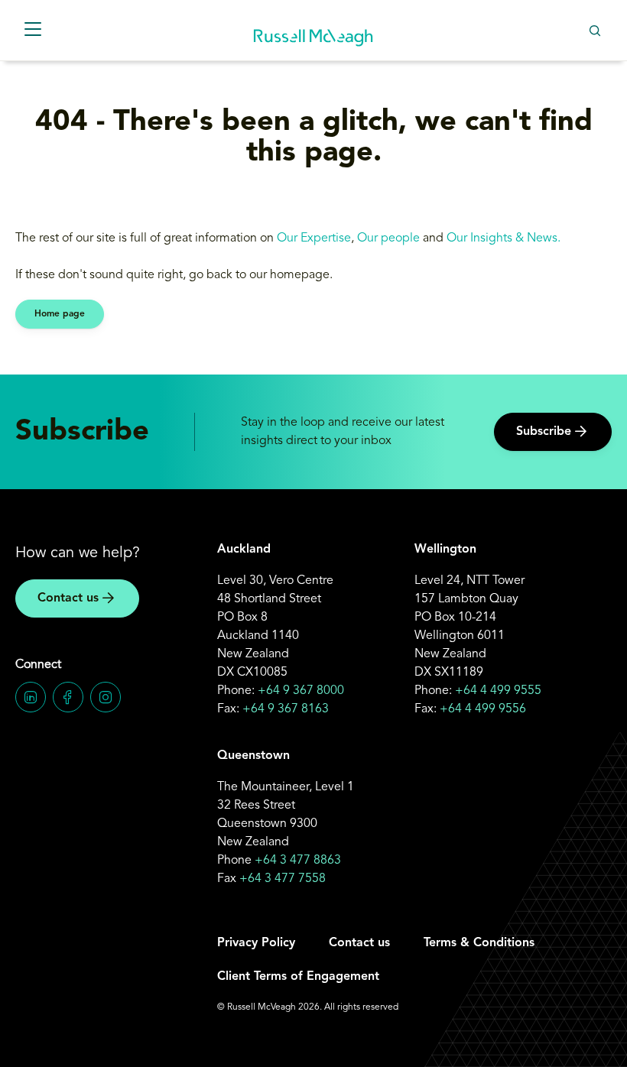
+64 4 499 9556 (483, 709)
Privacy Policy (256, 943)
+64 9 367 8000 (301, 691)
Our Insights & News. (505, 238)
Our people (388, 238)
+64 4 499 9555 (498, 691)
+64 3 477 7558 (282, 879)
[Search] (594, 30)
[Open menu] (32, 30)
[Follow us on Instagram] (105, 697)
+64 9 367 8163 (285, 709)
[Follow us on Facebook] (68, 697)
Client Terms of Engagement (298, 977)
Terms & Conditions (479, 943)
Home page (59, 314)
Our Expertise (314, 238)
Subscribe (543, 432)
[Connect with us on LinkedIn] (30, 697)
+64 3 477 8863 (298, 861)
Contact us (68, 598)
